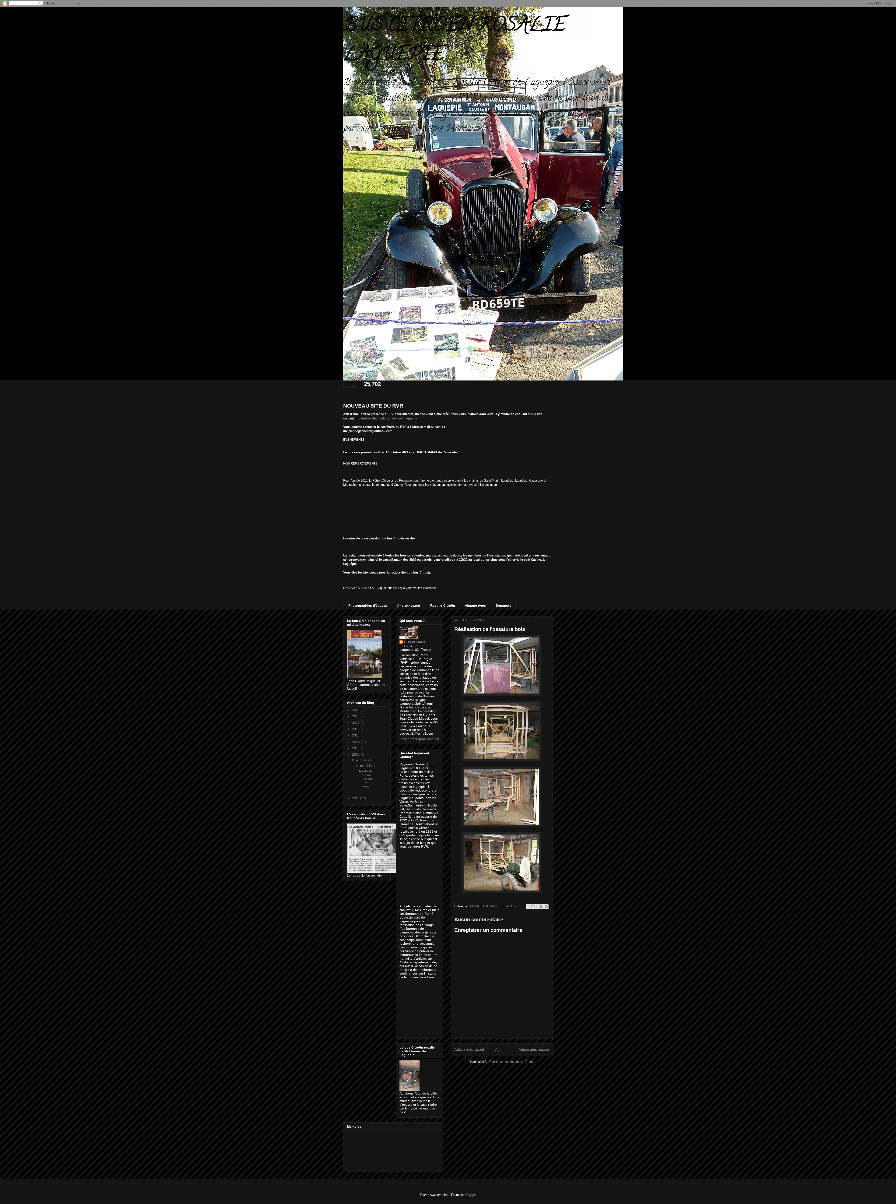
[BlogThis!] (533, 906)
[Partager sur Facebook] (541, 906)
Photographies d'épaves (367, 605)
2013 (356, 748)
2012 (356, 754)
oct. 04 (365, 765)
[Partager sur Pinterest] (546, 906)
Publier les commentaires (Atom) (511, 1061)
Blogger (471, 1195)
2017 (356, 723)
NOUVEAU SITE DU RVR (373, 406)
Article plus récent (469, 1050)
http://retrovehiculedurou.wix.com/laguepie (386, 418)
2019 (356, 716)
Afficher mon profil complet (419, 739)
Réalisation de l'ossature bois (365, 779)
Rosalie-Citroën (442, 605)
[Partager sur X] (537, 906)
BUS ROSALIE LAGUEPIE (415, 644)
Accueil (501, 1050)
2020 (356, 710)
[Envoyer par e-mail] (528, 906)
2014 (356, 742)
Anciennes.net (408, 605)
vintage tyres (475, 605)
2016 (356, 729)
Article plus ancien (533, 1050)
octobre (362, 760)
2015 (356, 735)
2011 (356, 798)
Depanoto (503, 605)
